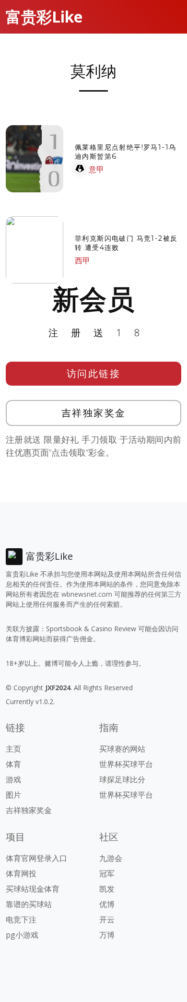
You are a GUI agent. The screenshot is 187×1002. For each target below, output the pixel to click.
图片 (13, 795)
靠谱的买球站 (29, 904)
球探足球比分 (122, 779)
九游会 (110, 858)
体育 (13, 764)
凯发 (107, 889)
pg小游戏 (22, 935)
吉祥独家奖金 (93, 412)
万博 (107, 935)
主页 (13, 748)
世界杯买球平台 (126, 764)
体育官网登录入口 (36, 858)
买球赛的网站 (122, 748)
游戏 (13, 779)
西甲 (82, 260)
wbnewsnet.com (86, 594)
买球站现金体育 (32, 889)
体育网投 (21, 873)
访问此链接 (94, 373)
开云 (107, 919)
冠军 (107, 873)
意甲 (96, 169)
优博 (107, 904)
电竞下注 (21, 919)
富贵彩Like (44, 16)
